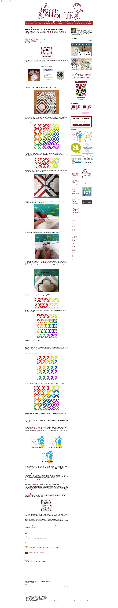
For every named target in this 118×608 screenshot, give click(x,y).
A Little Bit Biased (75, 212)
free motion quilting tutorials (35, 484)
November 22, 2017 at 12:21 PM (37, 545)
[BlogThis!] (42, 538)
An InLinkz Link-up (28, 531)
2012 (73, 258)
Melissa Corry (80, 28)
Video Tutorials (43, 483)
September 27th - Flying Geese (30, 38)
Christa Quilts (74, 207)
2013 (73, 256)
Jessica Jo (31, 552)
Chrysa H (30, 559)
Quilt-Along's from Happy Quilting (31, 23)
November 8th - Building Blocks (31, 41)
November (73, 236)
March (73, 247)
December (73, 234)
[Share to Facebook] (44, 538)
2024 (73, 223)
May (72, 244)
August (73, 240)
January (73, 250)
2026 (73, 220)
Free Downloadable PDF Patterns (47, 21)
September (73, 239)
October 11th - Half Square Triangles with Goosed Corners (35, 39)
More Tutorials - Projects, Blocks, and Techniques (74, 21)
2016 (73, 252)
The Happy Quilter (89, 23)
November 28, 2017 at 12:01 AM (38, 559)
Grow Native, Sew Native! (76, 170)
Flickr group (29, 494)
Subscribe (81, 125)
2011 (73, 259)
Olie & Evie (61, 63)
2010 (73, 261)
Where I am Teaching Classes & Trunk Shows (47, 23)
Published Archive (60, 23)
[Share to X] (43, 538)
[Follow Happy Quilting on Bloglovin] (76, 113)
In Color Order (74, 198)
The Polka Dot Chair (75, 193)
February (73, 249)
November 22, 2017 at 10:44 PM (38, 552)
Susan (30, 545)
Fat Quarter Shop (48, 32)
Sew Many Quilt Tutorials (58, 21)
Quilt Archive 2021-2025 (79, 23)
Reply (29, 556)
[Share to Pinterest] (45, 538)
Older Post (66, 586)
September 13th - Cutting (29, 37)
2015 (73, 253)
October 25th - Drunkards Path (30, 40)
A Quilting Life (74, 179)
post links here (63, 32)
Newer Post (28, 586)
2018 (73, 232)
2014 (73, 255)
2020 (73, 229)
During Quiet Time (75, 169)
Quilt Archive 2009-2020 (69, 23)
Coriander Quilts (75, 188)
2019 (73, 230)
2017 (73, 233)
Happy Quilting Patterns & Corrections (32, 21)
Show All (79, 216)
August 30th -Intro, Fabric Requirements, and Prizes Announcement (37, 35)
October (73, 237)
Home (47, 586)
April (72, 246)
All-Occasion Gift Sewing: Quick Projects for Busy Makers (76, 195)
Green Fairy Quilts (75, 203)
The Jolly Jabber (75, 173)
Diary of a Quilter (75, 184)
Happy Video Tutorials (88, 21)
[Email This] (40, 538)
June (72, 243)
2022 (73, 226)
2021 (73, 227)
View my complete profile (75, 35)
